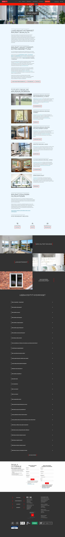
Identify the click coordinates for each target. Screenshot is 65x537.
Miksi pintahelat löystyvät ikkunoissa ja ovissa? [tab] (19, 404)
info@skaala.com (47, 227)
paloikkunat (35, 178)
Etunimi (27, 467)
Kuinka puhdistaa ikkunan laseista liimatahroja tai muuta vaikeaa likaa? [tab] (23, 419)
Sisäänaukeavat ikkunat (37, 139)
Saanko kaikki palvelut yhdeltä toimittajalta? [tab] (19, 363)
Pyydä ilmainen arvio (30, 81)
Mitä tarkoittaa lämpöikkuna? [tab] (16, 373)
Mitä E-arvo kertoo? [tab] (15, 394)
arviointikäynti (16, 62)
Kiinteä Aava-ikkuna (36, 146)
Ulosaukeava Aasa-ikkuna (37, 162)
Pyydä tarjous (47, 1)
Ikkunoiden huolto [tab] (15, 378)
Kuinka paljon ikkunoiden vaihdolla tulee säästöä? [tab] (20, 358)
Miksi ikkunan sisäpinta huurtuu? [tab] (17, 440)
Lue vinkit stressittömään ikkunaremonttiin (18, 81)
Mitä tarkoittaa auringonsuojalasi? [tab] (17, 322)
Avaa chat (32, 227)
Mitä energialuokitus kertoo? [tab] (16, 399)
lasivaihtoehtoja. (35, 103)
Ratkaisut (23, 1)
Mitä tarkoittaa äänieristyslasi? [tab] (17, 317)
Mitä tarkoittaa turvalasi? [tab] (16, 312)
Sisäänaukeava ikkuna (36, 130)
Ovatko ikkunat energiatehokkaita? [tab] (17, 348)
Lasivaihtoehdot (21, 262)
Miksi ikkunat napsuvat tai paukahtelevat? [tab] (19, 409)
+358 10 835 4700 (17, 227)
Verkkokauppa (29, 1)
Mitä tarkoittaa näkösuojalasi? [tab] (17, 307)
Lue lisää (36, 4)
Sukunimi (27, 471)
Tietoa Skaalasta (35, 1)
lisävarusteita (35, 119)
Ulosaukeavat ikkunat (37, 169)
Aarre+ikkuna (36, 122)
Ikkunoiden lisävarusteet (43, 280)
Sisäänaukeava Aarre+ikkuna (37, 114)
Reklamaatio (18, 507)
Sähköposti (27, 475)
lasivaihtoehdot (47, 165)
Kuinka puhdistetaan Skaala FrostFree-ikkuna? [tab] (19, 414)
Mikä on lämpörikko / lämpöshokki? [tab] (18, 302)
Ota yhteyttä (41, 1)
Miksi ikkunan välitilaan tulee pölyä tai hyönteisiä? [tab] (20, 424)
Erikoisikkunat (35, 177)
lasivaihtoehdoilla (36, 135)
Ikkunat (16, 1)
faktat (42, 519)
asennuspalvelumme (25, 65)
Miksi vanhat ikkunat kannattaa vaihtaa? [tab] (18, 353)
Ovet (19, 1)
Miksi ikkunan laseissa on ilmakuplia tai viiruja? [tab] (19, 450)
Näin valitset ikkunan (44, 244)
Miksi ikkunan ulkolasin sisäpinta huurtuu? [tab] (19, 445)
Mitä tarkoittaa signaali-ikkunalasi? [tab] (17, 327)
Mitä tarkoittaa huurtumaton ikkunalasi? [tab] (18, 332)
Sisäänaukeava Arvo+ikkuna (37, 98)
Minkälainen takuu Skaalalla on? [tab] (17, 368)
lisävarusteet (42, 165)
